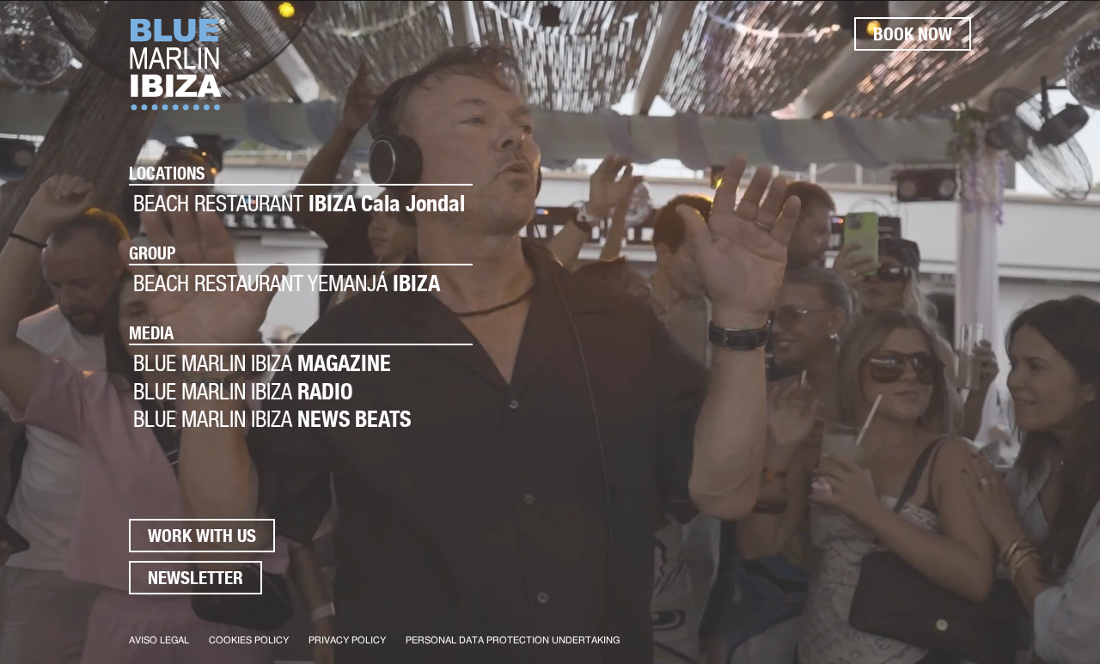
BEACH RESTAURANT (299, 203)
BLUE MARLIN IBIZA (262, 363)
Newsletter (195, 577)
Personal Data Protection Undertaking (513, 640)
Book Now (912, 34)
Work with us (202, 535)
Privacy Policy (347, 640)
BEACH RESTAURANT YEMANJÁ (286, 283)
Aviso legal (159, 640)
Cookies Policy (249, 640)
